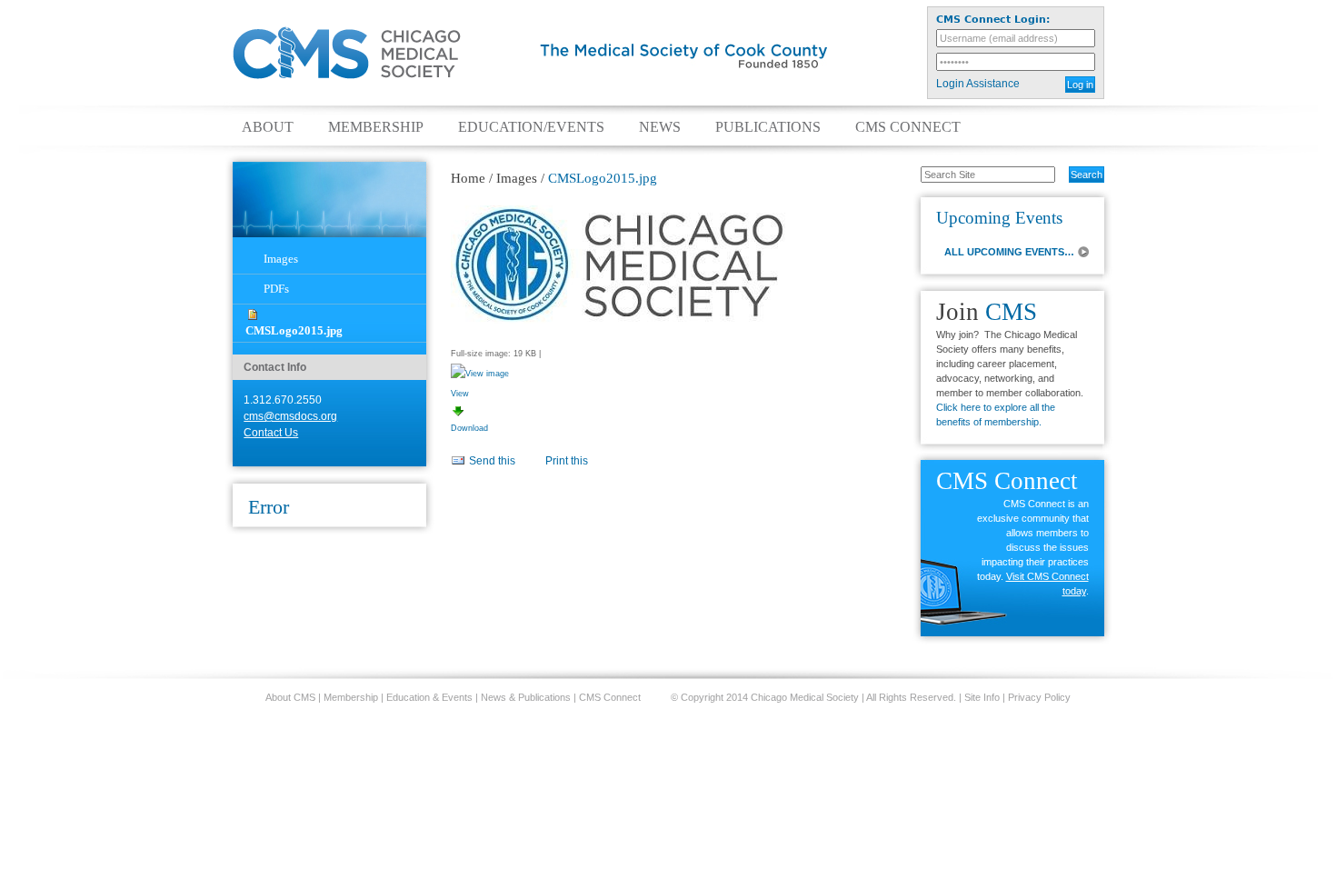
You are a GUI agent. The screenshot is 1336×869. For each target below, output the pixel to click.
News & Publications (526, 697)
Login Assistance (978, 83)
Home (468, 178)
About (268, 127)
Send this (492, 460)
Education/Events (531, 127)
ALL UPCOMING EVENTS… (1009, 251)
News (660, 127)
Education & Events (429, 697)
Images (281, 258)
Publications (768, 127)
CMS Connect (908, 127)
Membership (376, 127)
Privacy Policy (1039, 697)
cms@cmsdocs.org (290, 416)
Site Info (982, 697)
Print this (566, 460)
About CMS (290, 697)
